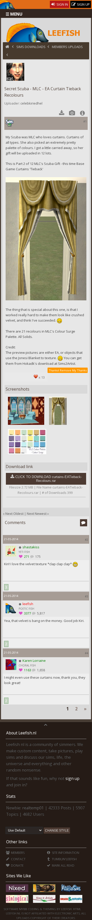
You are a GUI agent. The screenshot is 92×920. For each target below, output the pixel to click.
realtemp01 (33, 808)
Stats (11, 796)
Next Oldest (14, 513)
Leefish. (66, 909)
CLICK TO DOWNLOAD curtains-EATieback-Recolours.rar (48, 479)
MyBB (23, 909)
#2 (86, 539)
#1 (85, 121)
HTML (76, 909)
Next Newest (37, 513)
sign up (72, 778)
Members (17, 852)
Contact (18, 859)
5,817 (40, 613)
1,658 (40, 670)
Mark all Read (62, 865)
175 (37, 556)
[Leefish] (46, 32)
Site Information (65, 852)
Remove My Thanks (73, 370)
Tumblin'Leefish (64, 859)
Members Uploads (67, 46)
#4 (86, 653)
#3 (86, 596)
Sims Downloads (30, 46)
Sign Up (83, 4)
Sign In (62, 4)
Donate (17, 865)
